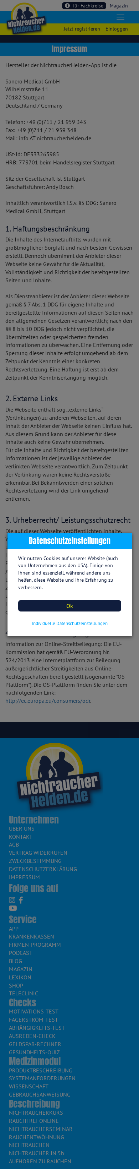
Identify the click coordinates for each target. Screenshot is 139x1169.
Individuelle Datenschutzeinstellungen (70, 623)
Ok (69, 605)
